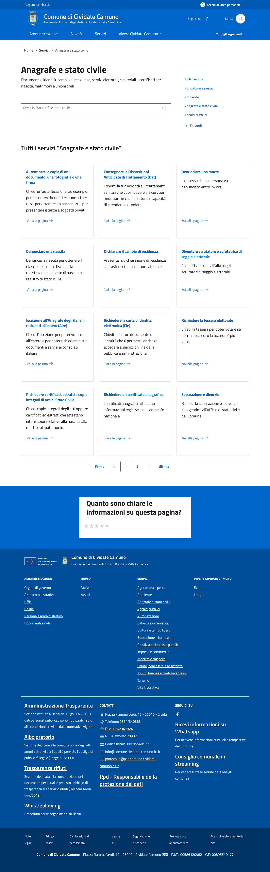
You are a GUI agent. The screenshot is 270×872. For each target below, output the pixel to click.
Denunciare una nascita (45, 251)
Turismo (143, 680)
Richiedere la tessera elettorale (207, 320)
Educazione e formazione (156, 637)
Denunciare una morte (200, 172)
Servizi (44, 50)
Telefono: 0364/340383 (122, 721)
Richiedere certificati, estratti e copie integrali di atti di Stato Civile (56, 397)
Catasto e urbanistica (153, 623)
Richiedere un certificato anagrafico (133, 394)
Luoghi (199, 594)
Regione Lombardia (37, 4)
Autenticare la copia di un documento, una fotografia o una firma (53, 177)
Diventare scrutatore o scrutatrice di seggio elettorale (211, 254)
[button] (193, 125)
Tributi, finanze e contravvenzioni (162, 673)
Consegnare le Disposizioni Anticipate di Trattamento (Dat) (130, 174)
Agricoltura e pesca (151, 587)
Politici (29, 609)
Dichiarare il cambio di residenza (131, 251)
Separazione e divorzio (200, 394)
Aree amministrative (39, 594)
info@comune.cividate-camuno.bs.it (132, 751)
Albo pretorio (39, 737)
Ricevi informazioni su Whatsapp (200, 728)
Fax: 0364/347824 (118, 728)
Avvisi (85, 594)
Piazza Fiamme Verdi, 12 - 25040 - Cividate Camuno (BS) (137, 714)
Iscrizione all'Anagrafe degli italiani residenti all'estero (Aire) (55, 323)
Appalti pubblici (148, 609)
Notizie (86, 587)
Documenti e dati (37, 623)
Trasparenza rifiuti (45, 768)
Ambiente (144, 594)
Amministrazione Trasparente (58, 705)
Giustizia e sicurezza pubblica (158, 644)
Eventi (198, 587)
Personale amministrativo (43, 616)
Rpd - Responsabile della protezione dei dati (128, 780)
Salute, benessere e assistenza (160, 666)
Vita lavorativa (148, 687)
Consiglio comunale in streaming (200, 760)
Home (28, 50)
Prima (101, 468)
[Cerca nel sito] (240, 18)
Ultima (165, 468)
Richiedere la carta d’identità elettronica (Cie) (128, 323)
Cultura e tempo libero (153, 630)
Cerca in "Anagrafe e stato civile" (47, 107)
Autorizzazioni (148, 616)
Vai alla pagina (38, 220)
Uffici (28, 601)
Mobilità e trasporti (151, 659)
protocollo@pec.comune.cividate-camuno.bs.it (128, 762)
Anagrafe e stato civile (153, 601)
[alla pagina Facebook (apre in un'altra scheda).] (205, 19)
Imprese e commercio (153, 651)
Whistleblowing (42, 805)
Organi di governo (37, 587)
